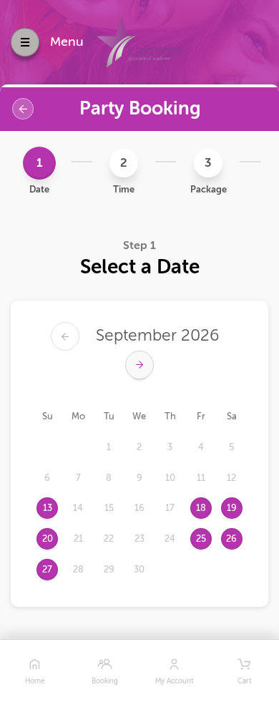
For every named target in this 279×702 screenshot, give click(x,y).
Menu (67, 41)
